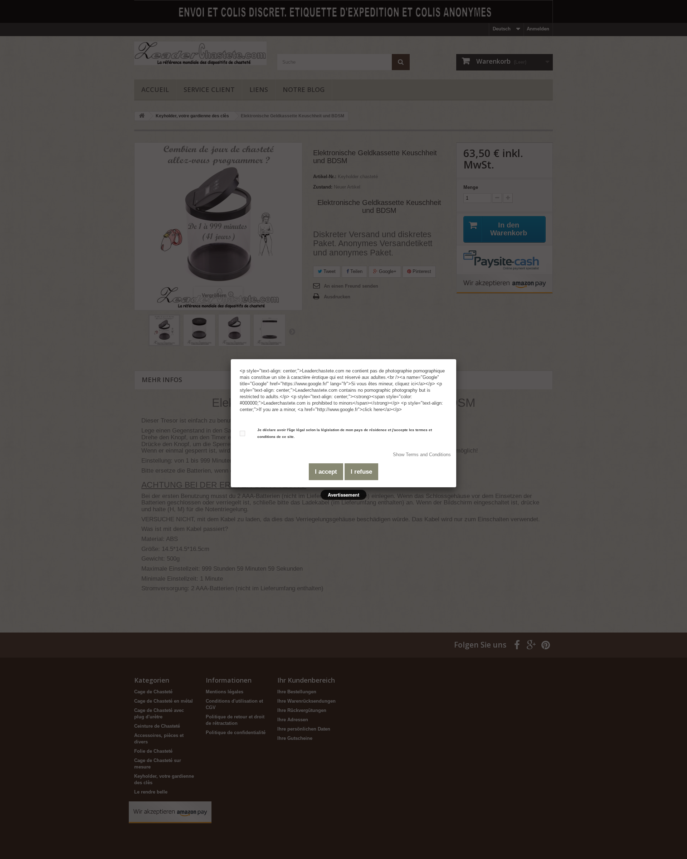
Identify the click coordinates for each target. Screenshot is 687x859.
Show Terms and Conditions (422, 454)
